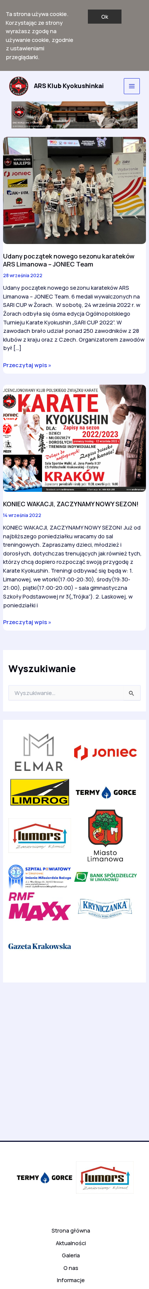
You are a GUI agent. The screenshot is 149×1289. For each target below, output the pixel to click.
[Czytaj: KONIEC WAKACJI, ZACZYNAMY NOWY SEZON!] (74, 437)
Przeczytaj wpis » (27, 365)
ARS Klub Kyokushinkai (69, 86)
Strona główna (71, 1230)
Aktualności (71, 1243)
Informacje (71, 1280)
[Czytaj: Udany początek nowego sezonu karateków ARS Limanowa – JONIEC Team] (74, 189)
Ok (104, 16)
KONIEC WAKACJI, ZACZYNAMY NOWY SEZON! (71, 504)
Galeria (71, 1255)
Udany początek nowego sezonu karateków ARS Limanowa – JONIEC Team (68, 260)
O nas (70, 1267)
